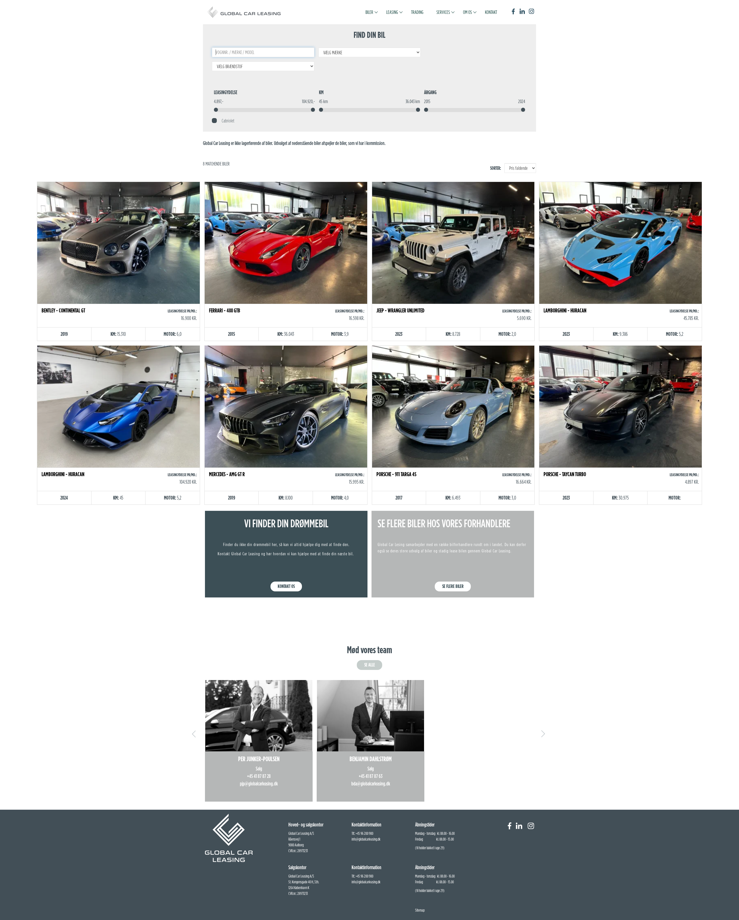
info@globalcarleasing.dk (366, 839)
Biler (369, 12)
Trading (417, 12)
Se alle (369, 665)
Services (443, 12)
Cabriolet (226, 121)
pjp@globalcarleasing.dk (259, 784)
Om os (467, 12)
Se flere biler (453, 586)
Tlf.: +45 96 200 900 (362, 833)
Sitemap (420, 910)
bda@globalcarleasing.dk (370, 784)
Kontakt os (286, 586)
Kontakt (491, 12)
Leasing (392, 12)
